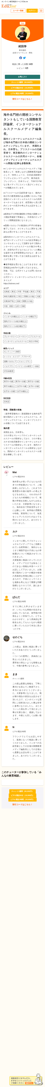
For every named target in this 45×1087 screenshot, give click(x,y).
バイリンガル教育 (24, 366)
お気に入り (22, 77)
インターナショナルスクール (15, 341)
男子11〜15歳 (33, 381)
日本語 (6, 402)
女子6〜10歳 (34, 386)
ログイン (32, 11)
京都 (18, 301)
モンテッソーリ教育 (12, 352)
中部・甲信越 (23, 292)
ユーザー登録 (18, 11)
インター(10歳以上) (12, 316)
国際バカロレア (10, 361)
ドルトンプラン (25, 361)
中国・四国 (8, 306)
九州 (17, 306)
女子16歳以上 (22, 391)
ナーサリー (23, 336)
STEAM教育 (9, 371)
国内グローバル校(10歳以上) (15, 321)
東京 (32, 292)
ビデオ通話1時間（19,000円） (22, 93)
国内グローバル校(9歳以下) (15, 326)
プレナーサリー (10, 336)
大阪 (38, 296)
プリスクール (35, 336)
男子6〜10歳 (21, 381)
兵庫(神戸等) (9, 301)
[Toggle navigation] (41, 11)
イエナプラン (9, 366)
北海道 (6, 292)
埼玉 (20, 296)
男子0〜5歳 (8, 381)
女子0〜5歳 (21, 386)
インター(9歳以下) (29, 316)
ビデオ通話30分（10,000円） (22, 88)
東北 (13, 292)
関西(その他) (27, 301)
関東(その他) (29, 296)
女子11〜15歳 (9, 391)
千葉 (38, 292)
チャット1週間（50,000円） (22, 82)
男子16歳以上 (9, 386)
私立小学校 (33, 341)
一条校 (36, 366)
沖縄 (23, 306)
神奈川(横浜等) (10, 296)
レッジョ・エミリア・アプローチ (17, 356)
